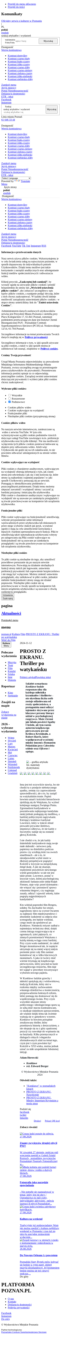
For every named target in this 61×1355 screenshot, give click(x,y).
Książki (12, 671)
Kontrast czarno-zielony (20, 70)
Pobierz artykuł (27, 677)
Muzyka (12, 662)
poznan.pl (6, 634)
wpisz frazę (12, 41)
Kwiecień (13, 749)
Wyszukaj (48, 41)
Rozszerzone (18, 398)
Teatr (10, 665)
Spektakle (13, 695)
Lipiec (11, 758)
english (5, 32)
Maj (10, 752)
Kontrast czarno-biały (19, 58)
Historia (12, 680)
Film (22, 634)
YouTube (16, 245)
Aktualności (11, 613)
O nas (11, 1298)
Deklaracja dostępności (20, 1304)
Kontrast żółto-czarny (19, 64)
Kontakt (12, 1301)
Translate (25, 181)
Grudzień (12, 773)
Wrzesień (12, 764)
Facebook (6, 99)
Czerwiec (13, 755)
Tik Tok (26, 245)
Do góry (24, 1276)
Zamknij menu (8, 84)
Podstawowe (18, 402)
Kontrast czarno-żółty (19, 67)
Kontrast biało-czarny (19, 61)
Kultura (16, 634)
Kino (10, 692)
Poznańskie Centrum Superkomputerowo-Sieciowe (24, 1332)
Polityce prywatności (36, 337)
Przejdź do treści (16, 7)
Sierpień (12, 761)
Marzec (11, 746)
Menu (4, 184)
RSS (43, 245)
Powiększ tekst (43, 677)
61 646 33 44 (8, 119)
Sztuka (11, 674)
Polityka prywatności (18, 1307)
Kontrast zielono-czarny (20, 73)
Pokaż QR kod (52, 1120)
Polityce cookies (49, 348)
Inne (10, 677)
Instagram (6, 102)
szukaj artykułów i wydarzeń (16, 109)
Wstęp (11, 737)
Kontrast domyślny (17, 55)
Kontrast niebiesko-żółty (20, 79)
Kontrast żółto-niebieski (20, 76)
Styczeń (12, 740)
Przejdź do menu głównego (22, 4)
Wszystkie (17, 395)
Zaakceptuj (8, 598)
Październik (14, 767)
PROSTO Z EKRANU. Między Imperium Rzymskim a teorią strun (42, 1100)
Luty (10, 743)
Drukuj (37, 1120)
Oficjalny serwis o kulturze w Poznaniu (21, 21)
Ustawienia (8, 595)
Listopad (12, 770)
